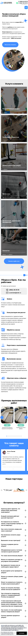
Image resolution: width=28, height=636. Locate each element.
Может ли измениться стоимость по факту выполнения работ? (11, 583)
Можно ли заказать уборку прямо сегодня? (12, 577)
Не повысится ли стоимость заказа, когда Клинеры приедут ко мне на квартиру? (12, 523)
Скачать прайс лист (14, 261)
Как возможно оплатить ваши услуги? (10, 535)
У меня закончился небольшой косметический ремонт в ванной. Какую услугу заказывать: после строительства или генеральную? (12, 603)
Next (26, 417)
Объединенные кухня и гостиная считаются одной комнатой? (11, 550)
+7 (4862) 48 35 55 (23, 1)
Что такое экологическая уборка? (12, 555)
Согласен (21, 633)
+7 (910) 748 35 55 (23, 3)
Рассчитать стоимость (10, 44)
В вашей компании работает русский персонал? (10, 517)
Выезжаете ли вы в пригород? (10, 540)
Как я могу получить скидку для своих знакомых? (11, 530)
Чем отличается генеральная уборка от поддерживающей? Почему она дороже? (10, 595)
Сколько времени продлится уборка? (10, 616)
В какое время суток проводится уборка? (11, 571)
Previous (2, 417)
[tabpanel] (7, 418)
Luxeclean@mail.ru (24, 4)
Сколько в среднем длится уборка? (9, 545)
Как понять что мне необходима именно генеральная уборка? (11, 610)
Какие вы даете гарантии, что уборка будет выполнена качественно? (10, 510)
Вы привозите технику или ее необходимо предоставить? (10, 566)
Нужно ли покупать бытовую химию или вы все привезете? (10, 588)
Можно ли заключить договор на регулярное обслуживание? (11, 560)
